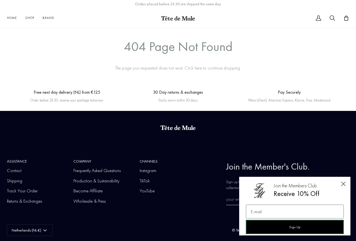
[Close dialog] (343, 184)
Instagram (148, 170)
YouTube (147, 191)
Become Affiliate (88, 191)
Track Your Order (22, 191)
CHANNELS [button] (149, 161)
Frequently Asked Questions (97, 170)
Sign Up (294, 227)
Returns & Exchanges (24, 201)
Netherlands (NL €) (26, 230)
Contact (14, 170)
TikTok (145, 181)
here (198, 68)
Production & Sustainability (96, 181)
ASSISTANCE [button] (17, 161)
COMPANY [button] (82, 161)
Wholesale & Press (89, 201)
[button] (29, 18)
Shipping (14, 181)
